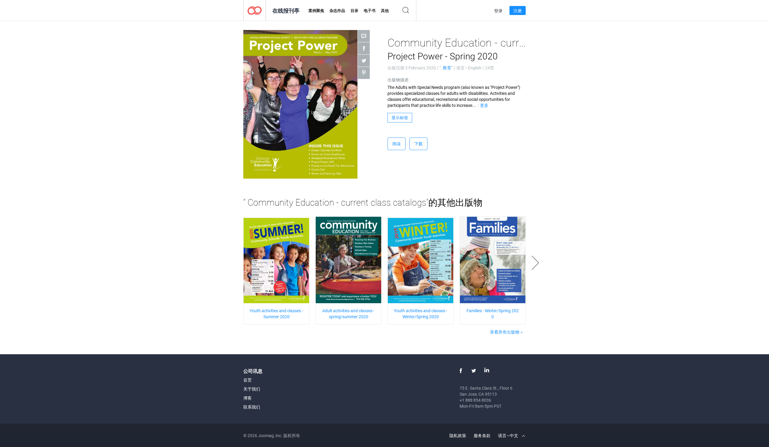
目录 (354, 10)
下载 (418, 143)
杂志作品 (337, 10)
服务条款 (482, 435)
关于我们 (251, 389)
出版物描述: (398, 80)
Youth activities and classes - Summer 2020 (276, 313)
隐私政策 (457, 435)
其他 (385, 10)
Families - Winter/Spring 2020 (493, 313)
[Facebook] (461, 371)
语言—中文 (508, 435)
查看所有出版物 (504, 332)
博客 (247, 398)
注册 (517, 11)
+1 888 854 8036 (475, 400)
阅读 (396, 143)
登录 (498, 11)
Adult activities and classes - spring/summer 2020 (348, 313)
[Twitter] (474, 371)
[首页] (255, 10)
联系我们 (251, 407)
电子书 (369, 10)
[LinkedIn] (487, 371)
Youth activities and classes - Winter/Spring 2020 (420, 313)
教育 (447, 68)
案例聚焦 (316, 10)
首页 (247, 380)
